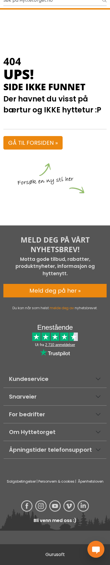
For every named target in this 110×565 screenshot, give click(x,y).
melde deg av (62, 308)
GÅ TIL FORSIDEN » (33, 143)
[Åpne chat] (95, 549)
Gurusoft (55, 554)
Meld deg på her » (55, 291)
